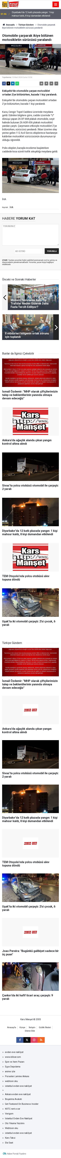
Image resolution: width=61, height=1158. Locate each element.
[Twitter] (8, 83)
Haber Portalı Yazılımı (16, 1154)
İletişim (32, 1027)
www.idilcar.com (13, 1057)
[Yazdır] (41, 83)
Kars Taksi (10, 1137)
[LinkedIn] (13, 83)
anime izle (10, 1071)
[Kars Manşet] (10, 4)
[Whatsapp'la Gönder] (17, 83)
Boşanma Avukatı (13, 1099)
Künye (22, 1027)
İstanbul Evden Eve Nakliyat (18, 1118)
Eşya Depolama (12, 1066)
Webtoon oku (11, 1128)
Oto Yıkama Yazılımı (14, 1123)
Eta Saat (9, 1142)
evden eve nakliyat (14, 1052)
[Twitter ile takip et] (26, 1040)
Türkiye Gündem (26, 25)
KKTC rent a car (12, 1108)
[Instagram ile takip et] (34, 1040)
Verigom (9, 1113)
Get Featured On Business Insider (21, 1104)
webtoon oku (11, 1081)
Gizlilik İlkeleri (45, 1027)
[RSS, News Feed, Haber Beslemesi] (41, 1040)
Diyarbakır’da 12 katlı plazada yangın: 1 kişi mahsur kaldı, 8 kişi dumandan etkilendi (33, 14)
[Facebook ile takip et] (19, 1040)
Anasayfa (10, 25)
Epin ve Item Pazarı (14, 1061)
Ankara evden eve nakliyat (18, 1094)
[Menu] (55, 4)
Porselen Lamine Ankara (17, 1076)
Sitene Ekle (30, 1031)
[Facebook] (4, 83)
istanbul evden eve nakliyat (18, 1086)
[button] (46, 83)
